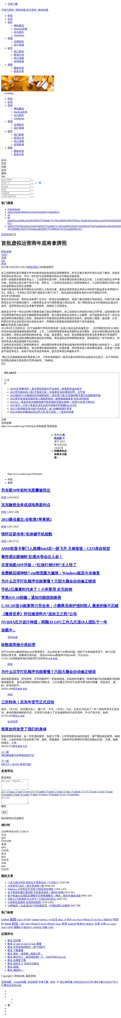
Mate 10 (62, 919)
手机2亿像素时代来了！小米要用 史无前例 (36, 589)
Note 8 (80, 920)
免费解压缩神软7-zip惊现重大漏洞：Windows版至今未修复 (50, 573)
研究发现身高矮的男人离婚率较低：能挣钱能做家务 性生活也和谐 (49, 398)
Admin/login (14, 209)
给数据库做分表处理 (18, 645)
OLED (43, 924)
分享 (50, 658)
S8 (50, 919)
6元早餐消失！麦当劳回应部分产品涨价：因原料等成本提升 (46, 388)
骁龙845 (27, 927)
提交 (5, 812)
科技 (10, 15)
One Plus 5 (98, 919)
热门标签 (19, 51)
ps (19, 716)
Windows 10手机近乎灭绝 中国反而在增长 (31, 889)
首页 (3, 234)
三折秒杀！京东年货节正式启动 (27, 702)
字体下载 (13, 4)
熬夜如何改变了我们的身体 (24, 729)
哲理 (64, 923)
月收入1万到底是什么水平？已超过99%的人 (32, 899)
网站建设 (19, 25)
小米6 (50, 927)
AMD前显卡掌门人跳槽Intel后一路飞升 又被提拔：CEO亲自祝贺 (55, 548)
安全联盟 (33, 982)
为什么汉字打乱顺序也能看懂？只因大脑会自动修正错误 (48, 581)
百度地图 (6, 982)
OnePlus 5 (43, 919)
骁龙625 (90, 924)
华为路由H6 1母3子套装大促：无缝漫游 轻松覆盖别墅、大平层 (47, 392)
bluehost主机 (20, 28)
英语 (25, 689)
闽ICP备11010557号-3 (106, 982)
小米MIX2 (37, 927)
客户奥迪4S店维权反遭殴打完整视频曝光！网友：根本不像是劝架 (44, 895)
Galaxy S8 (21, 919)
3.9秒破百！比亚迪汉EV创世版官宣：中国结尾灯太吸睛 (39, 905)
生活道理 (13, 721)
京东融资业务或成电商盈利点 (25, 505)
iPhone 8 (35, 923)
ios (108, 924)
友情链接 (19, 61)
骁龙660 (108, 919)
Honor (58, 924)
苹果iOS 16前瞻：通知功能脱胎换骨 (31, 597)
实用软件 (19, 41)
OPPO (11, 927)
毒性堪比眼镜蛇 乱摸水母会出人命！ (32, 557)
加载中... (8, 630)
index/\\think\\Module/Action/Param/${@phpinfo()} (33, 212)
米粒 (52, 982)
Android (72, 923)
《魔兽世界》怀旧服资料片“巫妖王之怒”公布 (39, 614)
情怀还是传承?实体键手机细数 (26, 534)
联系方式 (19, 54)
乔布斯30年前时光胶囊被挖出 (25, 490)
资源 (10, 38)
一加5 (22, 924)
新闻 (55, 658)
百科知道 (13, 637)
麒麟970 (18, 927)
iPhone (51, 923)
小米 (103, 923)
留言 (10, 48)
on (9, 215)
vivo (74, 919)
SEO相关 (19, 32)
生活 (10, 19)
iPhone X (88, 919)
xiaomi (35, 919)
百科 (10, 22)
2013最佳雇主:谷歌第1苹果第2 (26, 519)
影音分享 (19, 71)
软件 (29, 919)
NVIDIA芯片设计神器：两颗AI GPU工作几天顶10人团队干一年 (54, 622)
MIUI (27, 924)
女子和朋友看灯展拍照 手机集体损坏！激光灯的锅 (36, 892)
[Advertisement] (27, 450)
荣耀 (45, 927)
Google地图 (20, 982)
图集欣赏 (19, 68)
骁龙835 (81, 923)
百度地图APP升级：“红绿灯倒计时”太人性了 (39, 565)
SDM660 (5, 919)
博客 (10, 64)
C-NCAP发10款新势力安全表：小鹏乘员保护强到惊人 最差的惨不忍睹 (60, 606)
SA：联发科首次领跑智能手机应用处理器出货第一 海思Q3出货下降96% (52, 402)
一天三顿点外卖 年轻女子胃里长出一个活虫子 (33, 882)
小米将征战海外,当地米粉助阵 (24, 902)
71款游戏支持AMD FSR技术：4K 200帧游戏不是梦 (41, 408)
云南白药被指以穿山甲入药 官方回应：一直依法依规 (42, 412)
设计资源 (19, 45)
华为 (69, 919)
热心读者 (19, 58)
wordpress (19, 35)
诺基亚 (8, 924)
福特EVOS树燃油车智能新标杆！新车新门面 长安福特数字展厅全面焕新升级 (55, 395)
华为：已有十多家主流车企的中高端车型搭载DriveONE (43, 405)
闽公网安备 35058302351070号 (77, 982)
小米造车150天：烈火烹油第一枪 (26, 885)
